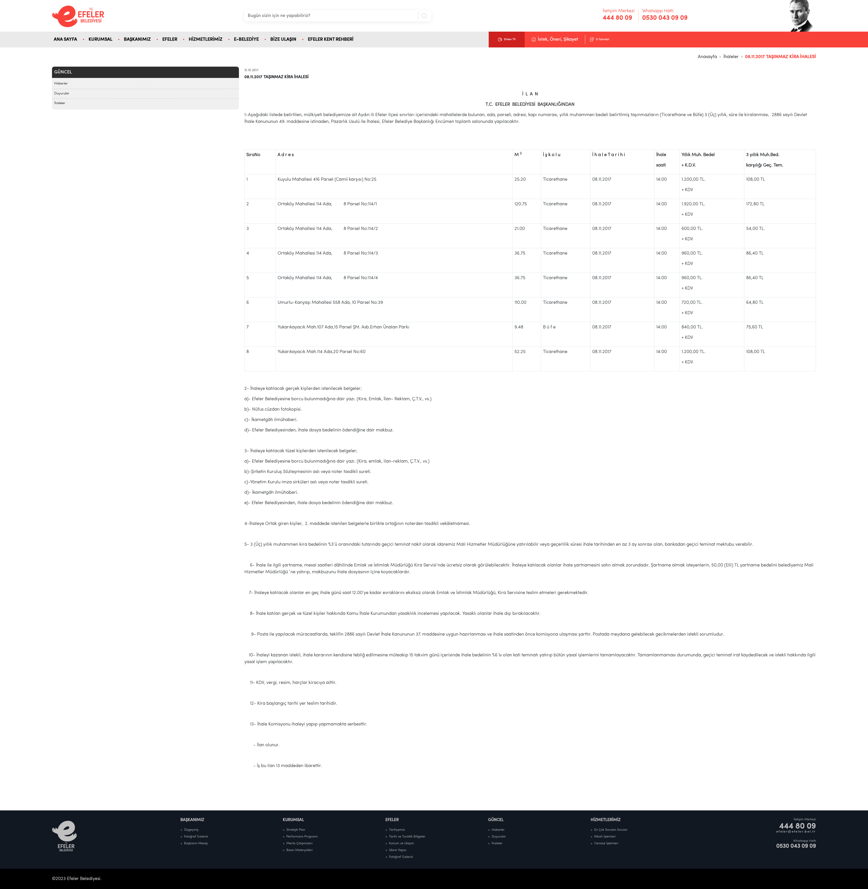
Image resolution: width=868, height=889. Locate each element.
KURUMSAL (100, 39)
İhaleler (731, 57)
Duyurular (61, 93)
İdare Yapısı (397, 850)
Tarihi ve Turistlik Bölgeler (407, 836)
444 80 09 (617, 18)
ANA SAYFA (65, 39)
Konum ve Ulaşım (401, 843)
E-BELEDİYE (246, 39)
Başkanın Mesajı (196, 843)
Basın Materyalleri (299, 850)
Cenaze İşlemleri (606, 843)
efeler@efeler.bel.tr (796, 831)
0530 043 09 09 (665, 18)
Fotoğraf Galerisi (196, 836)
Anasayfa (707, 57)
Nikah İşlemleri (605, 836)
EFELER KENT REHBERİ (331, 39)
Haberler (61, 83)
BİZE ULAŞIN (283, 39)
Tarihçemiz (397, 830)
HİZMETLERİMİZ (205, 39)
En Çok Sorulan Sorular (610, 830)
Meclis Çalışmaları (299, 843)
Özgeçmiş (191, 830)
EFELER (169, 39)
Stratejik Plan (295, 830)
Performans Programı (302, 836)
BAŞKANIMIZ (137, 39)
